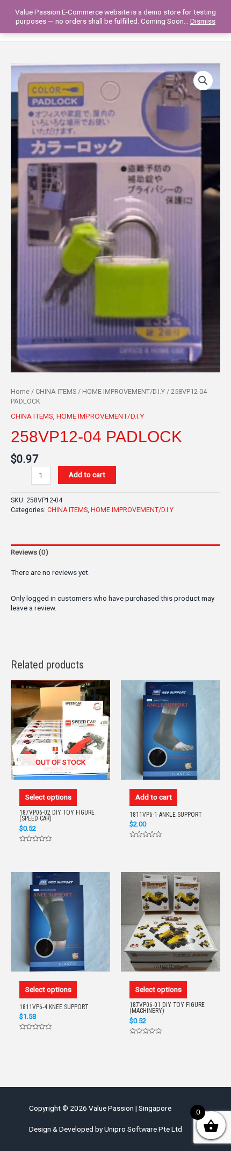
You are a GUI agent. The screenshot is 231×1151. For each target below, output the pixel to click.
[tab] (115, 552)
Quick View (60, 769)
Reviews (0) (29, 552)
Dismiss (202, 21)
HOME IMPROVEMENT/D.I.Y (123, 391)
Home (20, 391)
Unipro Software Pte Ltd (143, 1129)
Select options (48, 797)
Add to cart (87, 474)
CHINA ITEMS (55, 391)
